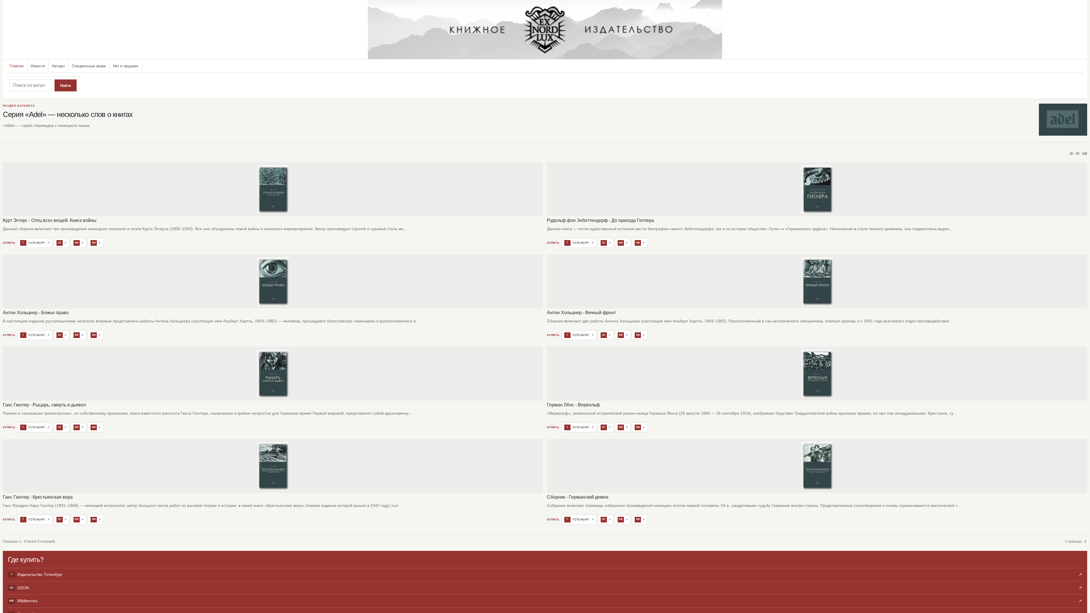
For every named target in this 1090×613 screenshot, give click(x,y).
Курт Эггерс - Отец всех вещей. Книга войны (50, 220)
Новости (38, 66)
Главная (17, 66)
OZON (546, 587)
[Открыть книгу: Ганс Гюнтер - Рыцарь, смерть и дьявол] (273, 374)
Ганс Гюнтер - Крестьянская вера (38, 497)
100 (1084, 153)
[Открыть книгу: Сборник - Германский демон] (817, 466)
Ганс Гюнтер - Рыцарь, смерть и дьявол (44, 404)
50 (1077, 153)
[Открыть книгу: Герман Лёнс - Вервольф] (817, 374)
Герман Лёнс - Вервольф (573, 404)
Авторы (58, 66)
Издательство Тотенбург (546, 574)
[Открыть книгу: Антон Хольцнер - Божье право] (273, 281)
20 (1071, 153)
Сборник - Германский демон (577, 497)
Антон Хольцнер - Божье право (36, 312)
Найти (65, 85)
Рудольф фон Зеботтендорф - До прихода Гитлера (600, 220)
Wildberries (545, 601)
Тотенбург (35, 242)
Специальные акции (89, 66)
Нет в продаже (125, 66)
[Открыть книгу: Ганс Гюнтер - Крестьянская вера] (273, 466)
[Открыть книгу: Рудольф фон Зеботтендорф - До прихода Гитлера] (817, 189)
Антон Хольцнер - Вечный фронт (581, 312)
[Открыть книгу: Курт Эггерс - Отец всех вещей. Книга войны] (273, 189)
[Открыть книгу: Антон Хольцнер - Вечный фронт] (817, 281)
